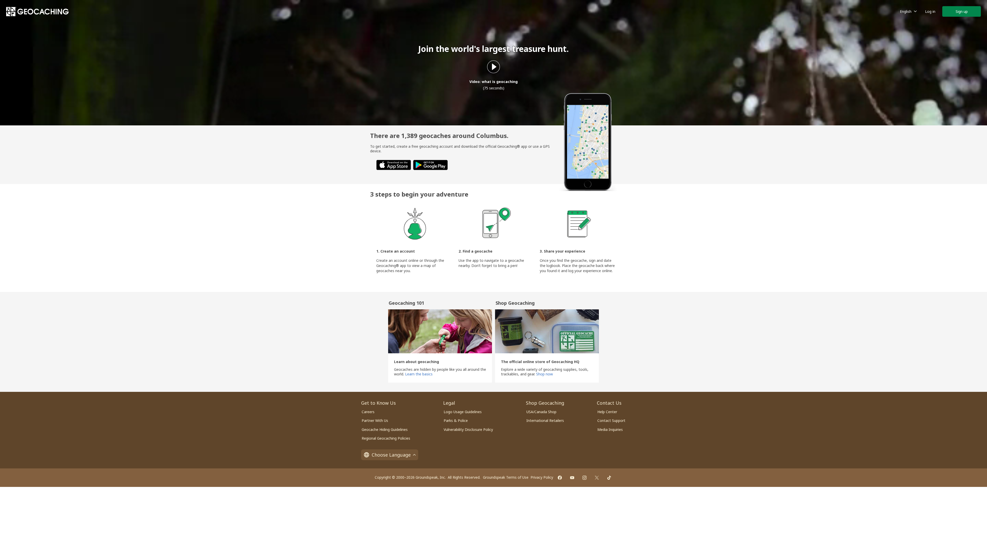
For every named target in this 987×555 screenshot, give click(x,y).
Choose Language (391, 455)
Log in (930, 11)
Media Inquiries (610, 429)
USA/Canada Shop (541, 411)
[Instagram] (584, 478)
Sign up (962, 11)
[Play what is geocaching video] (493, 66)
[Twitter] (597, 478)
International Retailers (545, 420)
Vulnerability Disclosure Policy (468, 429)
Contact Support (611, 420)
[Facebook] (560, 478)
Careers (368, 411)
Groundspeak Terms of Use (505, 477)
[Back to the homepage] (37, 11)
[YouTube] (572, 478)
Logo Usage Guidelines (463, 411)
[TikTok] (609, 478)
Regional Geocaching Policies (386, 438)
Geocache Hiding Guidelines (385, 429)
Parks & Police (456, 420)
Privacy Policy (542, 477)
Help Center (607, 411)
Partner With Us (375, 420)
